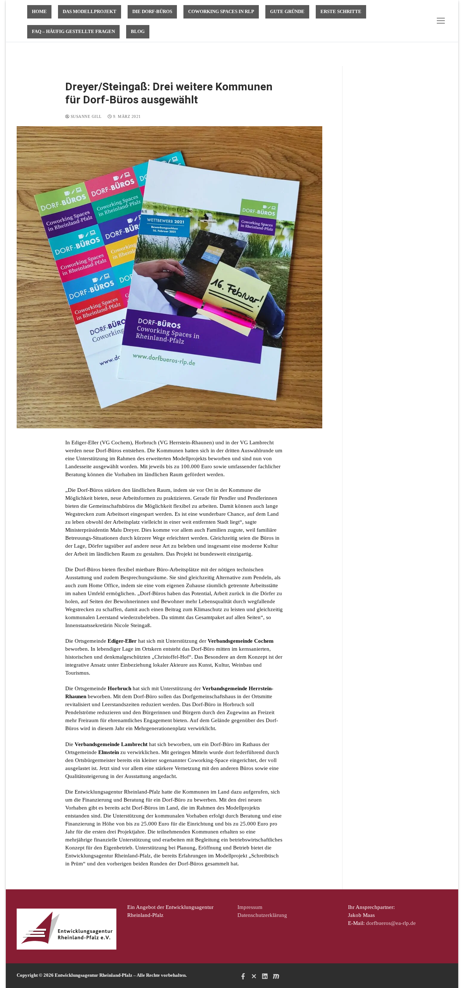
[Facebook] (242, 976)
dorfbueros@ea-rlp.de (391, 923)
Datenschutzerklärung (262, 915)
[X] (253, 976)
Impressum (249, 907)
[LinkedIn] (265, 976)
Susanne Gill (85, 116)
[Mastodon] (275, 976)
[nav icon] (442, 21)
